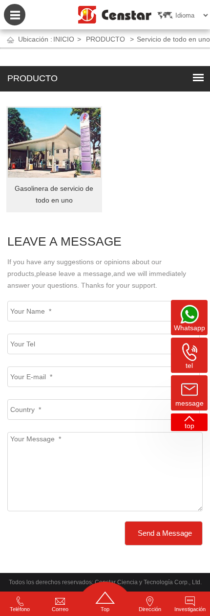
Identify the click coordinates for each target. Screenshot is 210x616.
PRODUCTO (105, 39)
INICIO (63, 39)
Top (105, 609)
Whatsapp (189, 328)
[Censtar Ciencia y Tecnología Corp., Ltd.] (114, 12)
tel (189, 365)
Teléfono (20, 609)
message (189, 403)
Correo (60, 609)
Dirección (150, 609)
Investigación (190, 609)
